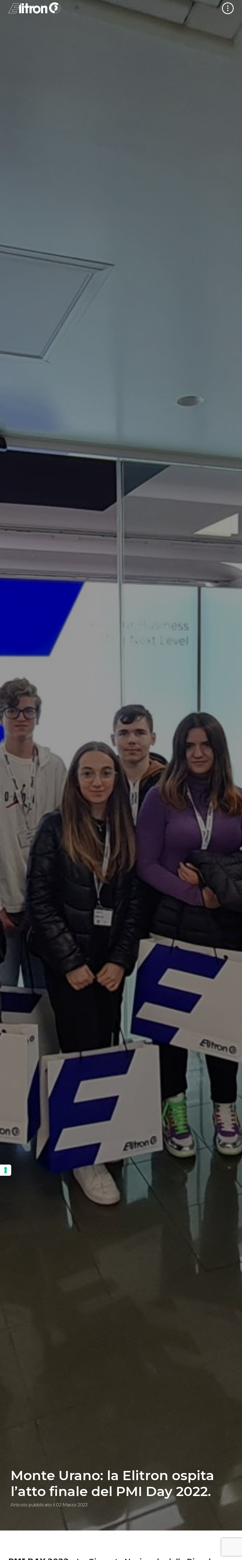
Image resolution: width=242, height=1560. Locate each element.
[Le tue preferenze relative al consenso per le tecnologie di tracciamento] (5, 1170)
